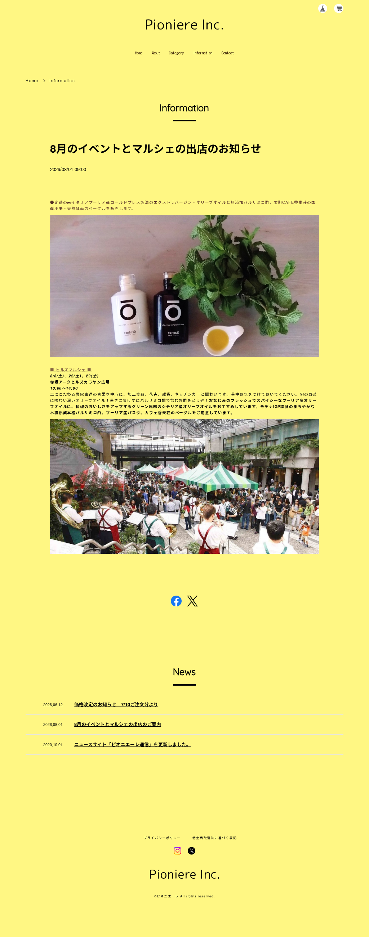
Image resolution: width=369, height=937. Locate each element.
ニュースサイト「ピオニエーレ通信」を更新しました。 (132, 744)
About (156, 53)
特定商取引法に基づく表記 (214, 837)
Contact (228, 53)
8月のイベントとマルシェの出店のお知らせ (155, 148)
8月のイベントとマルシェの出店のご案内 (117, 724)
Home (138, 53)
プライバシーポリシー (162, 837)
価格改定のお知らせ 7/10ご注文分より (116, 704)
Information (202, 53)
